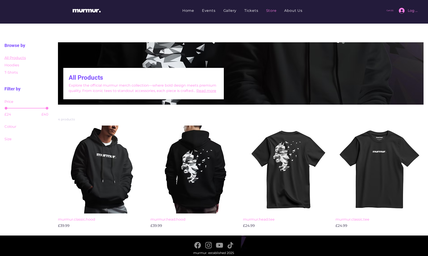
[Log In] (399, 10)
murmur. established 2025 (213, 253)
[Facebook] (197, 245)
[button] (390, 10)
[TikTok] (230, 245)
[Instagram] (208, 245)
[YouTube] (219, 245)
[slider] (6, 108)
